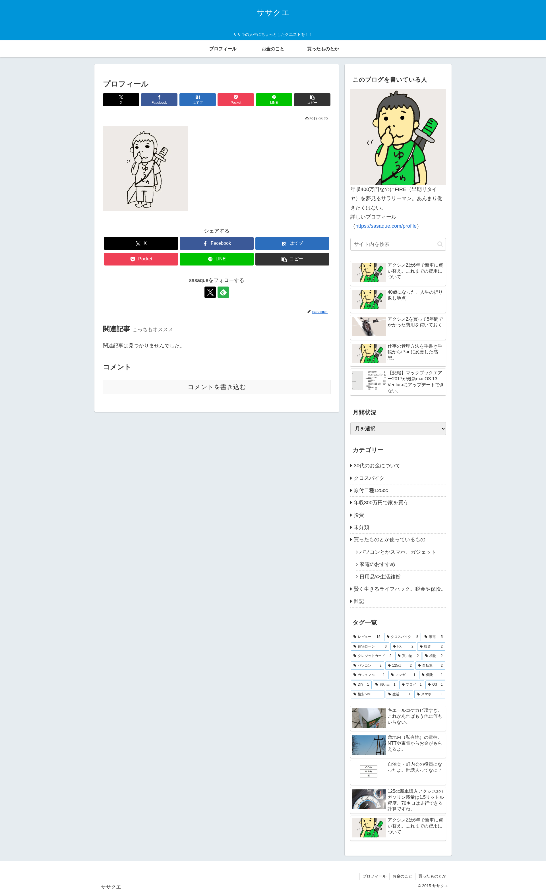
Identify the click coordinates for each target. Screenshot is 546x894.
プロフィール (374, 876)
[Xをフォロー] (210, 292)
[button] (312, 99)
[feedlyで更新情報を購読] (223, 292)
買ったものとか (432, 876)
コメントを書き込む (217, 387)
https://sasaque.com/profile (386, 226)
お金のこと (402, 876)
